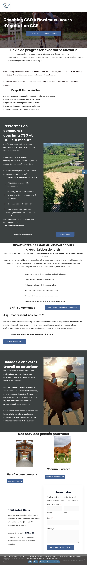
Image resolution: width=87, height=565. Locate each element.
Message (51, 528)
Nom (65, 513)
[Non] (84, 559)
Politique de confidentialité (49, 562)
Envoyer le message (60, 547)
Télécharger (65, 234)
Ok (30, 562)
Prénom (49, 513)
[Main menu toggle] (82, 6)
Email (50, 518)
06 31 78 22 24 (28, 533)
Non (35, 562)
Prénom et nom (54, 505)
